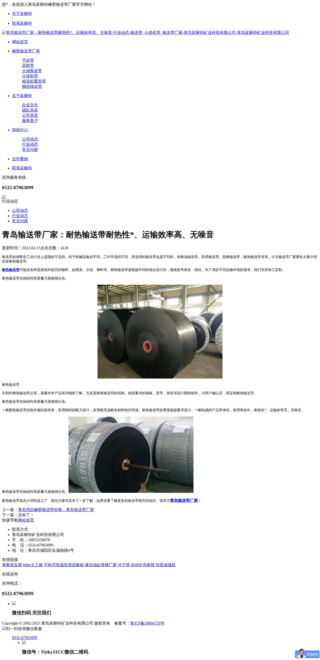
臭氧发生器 (12, 565)
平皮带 (28, 60)
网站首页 (26, 520)
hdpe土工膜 (33, 565)
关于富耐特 (22, 13)
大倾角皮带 (32, 71)
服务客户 (30, 121)
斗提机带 (30, 76)
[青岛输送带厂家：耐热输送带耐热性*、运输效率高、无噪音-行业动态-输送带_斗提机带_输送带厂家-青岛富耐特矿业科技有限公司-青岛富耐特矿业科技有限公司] (145, 32)
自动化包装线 (143, 565)
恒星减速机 (166, 565)
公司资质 (30, 115)
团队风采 (30, 110)
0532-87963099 (24, 638)
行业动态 (30, 144)
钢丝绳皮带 (32, 86)
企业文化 (30, 105)
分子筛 (124, 565)
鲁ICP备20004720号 (147, 623)
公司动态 (30, 139)
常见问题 (30, 149)
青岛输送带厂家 (184, 500)
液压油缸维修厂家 (101, 565)
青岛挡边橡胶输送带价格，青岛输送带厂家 (56, 510)
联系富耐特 (22, 23)
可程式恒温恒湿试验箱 (64, 565)
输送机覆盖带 (34, 81)
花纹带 (28, 65)
